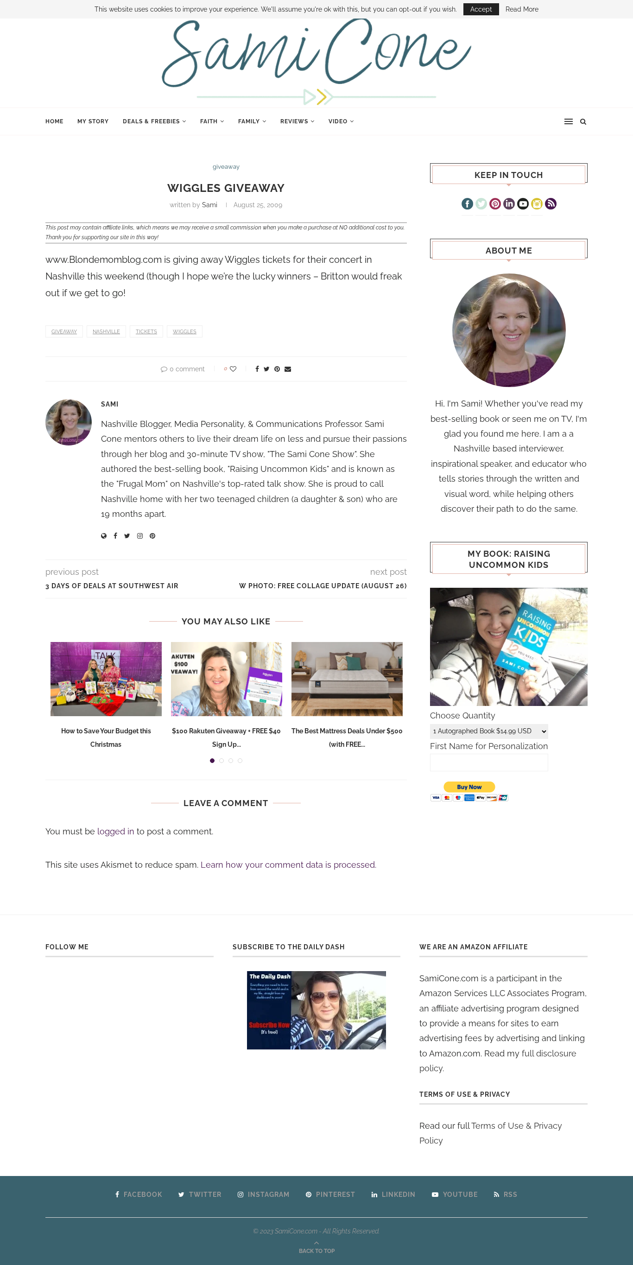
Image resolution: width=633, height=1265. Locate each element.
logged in (115, 831)
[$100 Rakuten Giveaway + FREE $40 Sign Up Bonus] (226, 679)
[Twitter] (481, 204)
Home (54, 121)
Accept (481, 9)
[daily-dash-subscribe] (317, 1010)
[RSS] (551, 204)
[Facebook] (467, 204)
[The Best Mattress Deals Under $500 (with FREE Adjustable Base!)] (347, 679)
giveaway (226, 166)
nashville (106, 332)
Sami (209, 205)
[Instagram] (537, 204)
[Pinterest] (495, 204)
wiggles (184, 332)
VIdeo (338, 121)
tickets (146, 332)
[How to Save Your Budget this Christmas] (106, 679)
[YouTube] (523, 204)
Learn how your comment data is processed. (288, 865)
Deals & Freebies (151, 121)
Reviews (294, 121)
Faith (209, 121)
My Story (93, 121)
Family (249, 121)
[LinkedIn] (509, 204)
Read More (522, 9)
